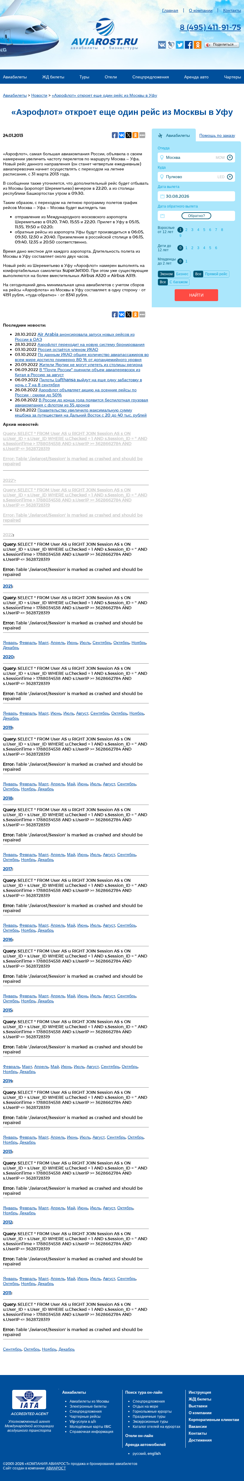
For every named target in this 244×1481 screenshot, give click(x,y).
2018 (7, 797)
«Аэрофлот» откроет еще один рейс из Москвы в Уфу (104, 95)
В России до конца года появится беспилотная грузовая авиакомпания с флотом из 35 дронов (81, 402)
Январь (10, 642)
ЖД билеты (53, 76)
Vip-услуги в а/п (83, 1421)
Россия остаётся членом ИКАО (68, 349)
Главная (170, 10)
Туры (84, 76)
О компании (200, 10)
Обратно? (196, 216)
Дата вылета (168, 187)
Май (71, 783)
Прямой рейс (216, 274)
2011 (7, 1292)
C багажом (178, 282)
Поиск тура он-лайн (143, 1392)
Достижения (200, 1440)
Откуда (164, 148)
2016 (7, 939)
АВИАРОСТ (56, 1468)
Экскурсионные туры (150, 1421)
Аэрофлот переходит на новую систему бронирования (91, 344)
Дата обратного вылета (178, 206)
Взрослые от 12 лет (166, 230)
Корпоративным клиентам (214, 1419)
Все (198, 274)
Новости (39, 95)
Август (82, 713)
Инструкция (200, 1392)
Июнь (72, 642)
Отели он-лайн (139, 1435)
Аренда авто (196, 76)
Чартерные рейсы (85, 1416)
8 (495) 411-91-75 (210, 26)
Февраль (27, 642)
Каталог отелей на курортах (156, 1426)
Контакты (232, 10)
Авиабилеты (15, 76)
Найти (196, 295)
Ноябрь (139, 642)
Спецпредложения (150, 76)
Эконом (166, 274)
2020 (8, 656)
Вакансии (198, 1426)
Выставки (198, 1406)
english (154, 1453)
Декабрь (11, 647)
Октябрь (121, 642)
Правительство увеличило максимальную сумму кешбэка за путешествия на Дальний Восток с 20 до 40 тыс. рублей (81, 412)
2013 (7, 1151)
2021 (7, 585)
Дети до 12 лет (164, 248)
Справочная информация (91, 1431)
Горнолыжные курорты (152, 1411)
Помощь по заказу (217, 135)
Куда (162, 167)
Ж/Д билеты (200, 1399)
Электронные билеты (88, 1406)
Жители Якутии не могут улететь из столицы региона (91, 364)
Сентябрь (102, 642)
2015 (7, 1009)
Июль (85, 642)
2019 (7, 727)
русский (139, 1453)
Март (43, 642)
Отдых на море (145, 1406)
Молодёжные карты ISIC (90, 1426)
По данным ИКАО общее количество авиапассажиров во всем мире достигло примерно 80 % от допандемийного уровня (82, 357)
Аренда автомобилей (145, 1444)
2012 (7, 1221)
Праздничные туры (149, 1416)
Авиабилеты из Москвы (89, 1401)
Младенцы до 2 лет (167, 261)
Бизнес (182, 274)
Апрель (58, 642)
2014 (7, 1080)
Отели (111, 76)
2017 (7, 868)
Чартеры (232, 76)
